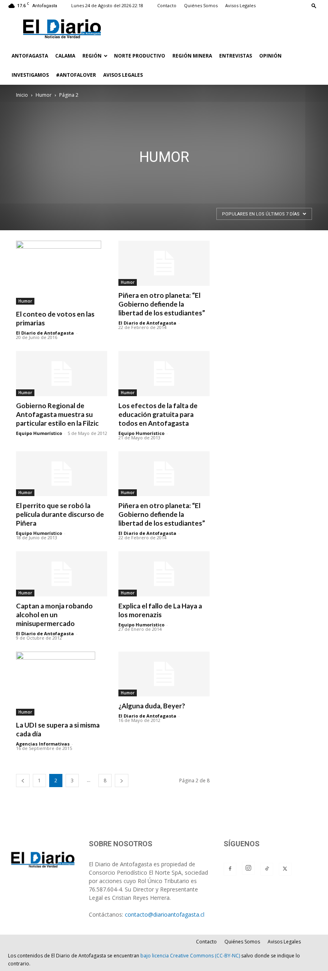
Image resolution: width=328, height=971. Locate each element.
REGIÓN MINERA (192, 55)
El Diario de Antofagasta (45, 333)
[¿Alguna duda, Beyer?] (164, 674)
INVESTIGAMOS (30, 75)
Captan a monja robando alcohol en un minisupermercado (54, 615)
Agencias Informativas (43, 744)
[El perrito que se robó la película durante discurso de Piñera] (61, 473)
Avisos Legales (240, 5)
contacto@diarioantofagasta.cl (164, 914)
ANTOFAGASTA (30, 55)
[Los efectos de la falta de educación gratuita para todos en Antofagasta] (164, 373)
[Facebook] (230, 869)
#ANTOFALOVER (76, 75)
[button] (314, 5)
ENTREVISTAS (235, 55)
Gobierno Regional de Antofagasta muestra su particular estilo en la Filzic (57, 414)
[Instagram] (248, 868)
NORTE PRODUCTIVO (139, 55)
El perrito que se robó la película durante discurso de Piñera (60, 514)
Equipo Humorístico (39, 433)
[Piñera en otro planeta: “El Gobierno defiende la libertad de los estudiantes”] (164, 263)
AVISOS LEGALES (123, 75)
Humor (44, 95)
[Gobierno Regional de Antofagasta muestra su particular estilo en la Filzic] (61, 373)
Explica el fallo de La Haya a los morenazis (160, 610)
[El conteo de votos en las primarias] (61, 273)
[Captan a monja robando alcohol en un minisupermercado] (61, 573)
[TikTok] (266, 869)
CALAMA (65, 55)
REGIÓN (92, 55)
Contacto (166, 5)
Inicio (22, 95)
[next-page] (121, 780)
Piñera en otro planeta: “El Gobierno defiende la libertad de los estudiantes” (161, 304)
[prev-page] (23, 780)
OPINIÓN (270, 55)
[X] (285, 869)
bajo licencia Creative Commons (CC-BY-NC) (190, 955)
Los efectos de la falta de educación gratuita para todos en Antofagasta (158, 414)
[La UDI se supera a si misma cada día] (61, 684)
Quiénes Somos (201, 5)
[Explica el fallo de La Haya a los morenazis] (164, 573)
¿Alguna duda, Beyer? (151, 706)
